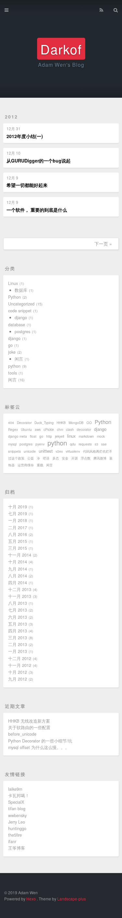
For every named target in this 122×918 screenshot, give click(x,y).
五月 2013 (17, 624)
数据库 (21, 290)
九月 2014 (17, 569)
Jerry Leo (16, 822)
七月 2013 (17, 610)
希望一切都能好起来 (27, 185)
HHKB (61, 422)
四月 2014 (17, 583)
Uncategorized (21, 304)
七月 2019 (17, 513)
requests (85, 444)
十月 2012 (17, 672)
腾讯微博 (99, 458)
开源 (74, 458)
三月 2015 (17, 548)
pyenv (40, 444)
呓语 (46, 458)
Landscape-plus (71, 898)
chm (60, 429)
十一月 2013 (19, 596)
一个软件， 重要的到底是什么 (37, 209)
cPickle (49, 429)
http (49, 436)
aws (38, 429)
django (21, 317)
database (16, 325)
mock (101, 436)
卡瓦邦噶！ (18, 795)
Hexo (31, 898)
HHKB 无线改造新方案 (29, 721)
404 (11, 422)
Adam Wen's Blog (61, 64)
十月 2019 (17, 507)
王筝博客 (16, 848)
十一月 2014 (19, 555)
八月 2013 (17, 603)
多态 (55, 458)
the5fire (15, 835)
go (10, 345)
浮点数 (85, 458)
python (14, 366)
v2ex (59, 451)
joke (12, 352)
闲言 (19, 359)
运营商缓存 (26, 465)
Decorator (24, 422)
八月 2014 (17, 576)
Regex (13, 429)
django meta (17, 436)
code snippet (20, 311)
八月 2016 (17, 534)
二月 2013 (17, 644)
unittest (46, 451)
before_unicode (22, 734)
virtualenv (73, 451)
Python (14, 297)
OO (89, 422)
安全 (65, 458)
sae (104, 444)
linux (71, 436)
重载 (40, 465)
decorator (84, 429)
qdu (73, 444)
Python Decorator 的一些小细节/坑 (40, 741)
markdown (86, 436)
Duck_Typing (44, 422)
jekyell (59, 436)
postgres (22, 331)
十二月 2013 (19, 589)
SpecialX (16, 802)
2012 (11, 116)
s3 (96, 444)
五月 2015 (17, 541)
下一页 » (103, 243)
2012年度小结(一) (25, 136)
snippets (14, 451)
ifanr (12, 841)
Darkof (61, 48)
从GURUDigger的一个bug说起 (39, 160)
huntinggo (17, 828)
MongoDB (76, 422)
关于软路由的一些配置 (29, 727)
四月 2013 (17, 631)
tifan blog (16, 809)
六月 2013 (17, 617)
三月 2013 (17, 638)
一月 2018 (17, 520)
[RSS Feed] (101, 9)
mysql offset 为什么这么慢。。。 (38, 747)
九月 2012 (17, 679)
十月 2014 (17, 562)
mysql (12, 444)
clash (70, 429)
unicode (30, 451)
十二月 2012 (19, 658)
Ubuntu (26, 429)
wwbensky (17, 815)
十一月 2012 (19, 665)
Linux (13, 283)
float (33, 436)
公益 (30, 458)
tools (12, 373)
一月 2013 (17, 651)
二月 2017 (17, 527)
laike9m (15, 789)
